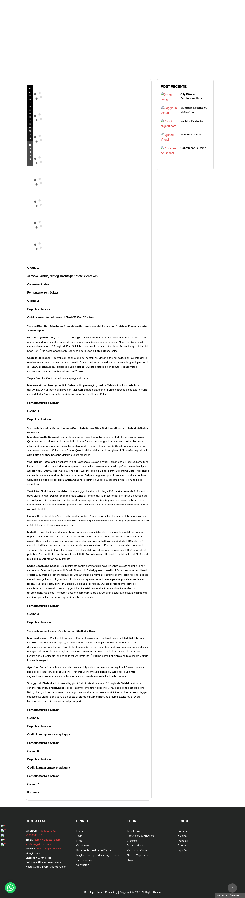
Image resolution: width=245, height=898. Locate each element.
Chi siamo (82, 845)
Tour (79, 836)
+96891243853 (48, 830)
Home (80, 831)
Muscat (185, 107)
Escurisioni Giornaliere (141, 836)
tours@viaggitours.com (47, 839)
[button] (10, 887)
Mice (79, 840)
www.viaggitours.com (49, 848)
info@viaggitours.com (38, 844)
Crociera (132, 840)
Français (182, 840)
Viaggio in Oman (137, 850)
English (182, 831)
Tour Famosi (134, 831)
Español (182, 850)
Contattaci (83, 864)
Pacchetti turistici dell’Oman (94, 850)
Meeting (185, 134)
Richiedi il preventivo (230, 895)
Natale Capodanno (139, 855)
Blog (130, 860)
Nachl (184, 121)
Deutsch (182, 845)
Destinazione (135, 845)
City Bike (186, 94)
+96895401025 (34, 835)
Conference (187, 147)
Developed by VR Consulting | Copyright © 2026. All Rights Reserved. (124, 892)
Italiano (182, 836)
